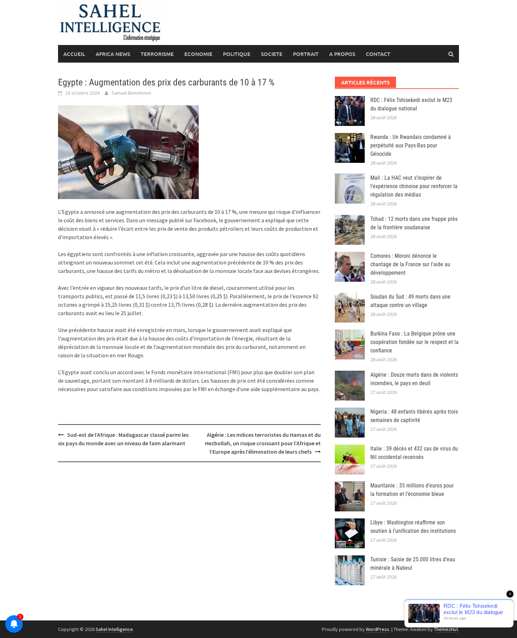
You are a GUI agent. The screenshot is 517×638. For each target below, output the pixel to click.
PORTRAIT (306, 53)
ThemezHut (446, 629)
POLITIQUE (236, 53)
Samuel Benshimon (131, 93)
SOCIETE (271, 53)
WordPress (377, 629)
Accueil (74, 53)
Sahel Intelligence (114, 629)
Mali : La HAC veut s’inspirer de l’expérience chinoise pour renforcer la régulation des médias (414, 186)
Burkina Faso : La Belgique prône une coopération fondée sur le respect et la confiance (414, 342)
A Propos (342, 53)
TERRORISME (157, 53)
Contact (378, 53)
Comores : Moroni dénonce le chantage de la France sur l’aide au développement (410, 264)
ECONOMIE (198, 53)
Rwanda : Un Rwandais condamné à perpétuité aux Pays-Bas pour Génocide (410, 145)
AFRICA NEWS (113, 53)
